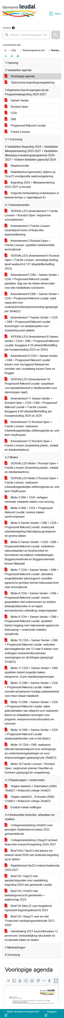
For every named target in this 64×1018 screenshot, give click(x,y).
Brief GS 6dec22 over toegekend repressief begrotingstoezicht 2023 (28, 908)
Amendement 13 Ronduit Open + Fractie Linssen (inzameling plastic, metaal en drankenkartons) (31, 445)
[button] (55, 35)
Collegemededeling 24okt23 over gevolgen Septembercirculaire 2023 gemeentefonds (29, 829)
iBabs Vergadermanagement (22, 1011)
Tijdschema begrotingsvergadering (32, 82)
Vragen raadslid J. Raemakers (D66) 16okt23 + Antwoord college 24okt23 (31, 788)
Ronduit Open (19, 106)
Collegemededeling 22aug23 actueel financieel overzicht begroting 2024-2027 (31, 842)
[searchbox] (26, 35)
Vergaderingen (18, 50)
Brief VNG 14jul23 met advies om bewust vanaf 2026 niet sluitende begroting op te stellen (32, 855)
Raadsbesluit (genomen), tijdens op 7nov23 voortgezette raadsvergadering (30, 174)
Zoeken (7, 27)
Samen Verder (19, 100)
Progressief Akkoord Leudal (28, 125)
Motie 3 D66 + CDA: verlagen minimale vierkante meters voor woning (29, 499)
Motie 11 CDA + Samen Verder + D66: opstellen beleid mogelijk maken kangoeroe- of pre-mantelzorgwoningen (31, 672)
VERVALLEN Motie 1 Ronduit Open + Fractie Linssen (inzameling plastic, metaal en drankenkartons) (31, 468)
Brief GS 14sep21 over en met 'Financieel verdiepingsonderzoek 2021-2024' (30, 921)
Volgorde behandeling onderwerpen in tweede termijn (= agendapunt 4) (32, 195)
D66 (13, 119)
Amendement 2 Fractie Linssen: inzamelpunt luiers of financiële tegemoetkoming (27, 230)
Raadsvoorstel (19, 165)
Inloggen (51, 1011)
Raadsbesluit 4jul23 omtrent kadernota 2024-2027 (32, 867)
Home (7, 50)
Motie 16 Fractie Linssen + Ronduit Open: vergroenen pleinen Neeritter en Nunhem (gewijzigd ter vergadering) (30, 768)
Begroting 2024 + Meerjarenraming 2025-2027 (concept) (30, 184)
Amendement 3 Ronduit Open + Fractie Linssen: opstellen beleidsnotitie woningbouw (30, 245)
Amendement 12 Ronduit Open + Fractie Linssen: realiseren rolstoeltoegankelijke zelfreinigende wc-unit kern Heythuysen (32, 428)
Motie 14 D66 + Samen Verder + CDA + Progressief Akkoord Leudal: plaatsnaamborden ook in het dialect (31, 734)
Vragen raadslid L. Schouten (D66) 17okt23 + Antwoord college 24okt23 (29, 799)
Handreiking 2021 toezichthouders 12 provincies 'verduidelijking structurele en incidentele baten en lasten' (31, 935)
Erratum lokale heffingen (25, 807)
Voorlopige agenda (22, 76)
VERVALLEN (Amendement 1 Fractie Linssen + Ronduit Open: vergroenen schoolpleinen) (31, 215)
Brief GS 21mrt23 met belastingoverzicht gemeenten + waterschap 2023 (25, 895)
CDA (13, 113)
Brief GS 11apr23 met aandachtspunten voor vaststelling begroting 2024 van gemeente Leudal (28, 880)
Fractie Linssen (20, 131)
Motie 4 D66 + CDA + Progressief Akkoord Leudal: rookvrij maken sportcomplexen (28, 512)
